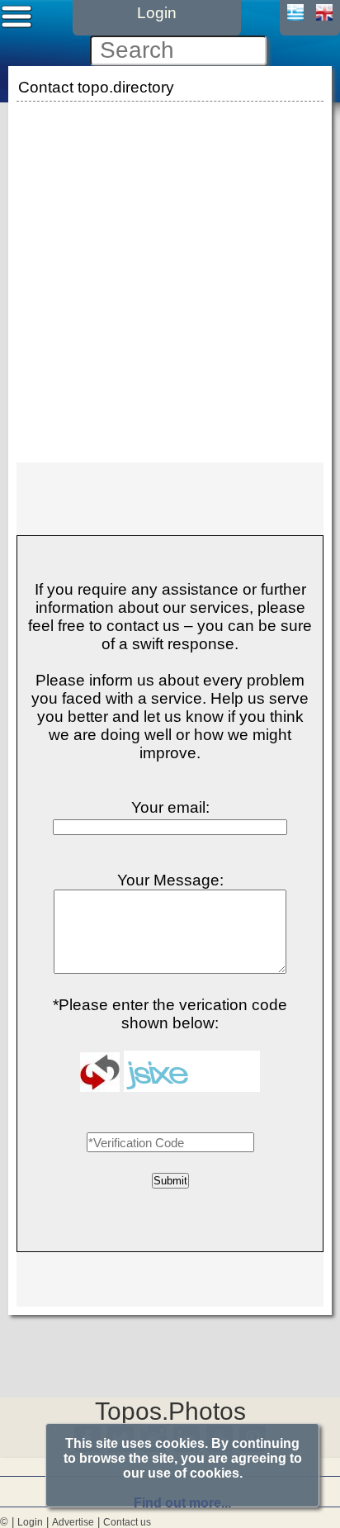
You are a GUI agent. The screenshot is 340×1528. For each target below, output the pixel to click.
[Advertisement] (170, 276)
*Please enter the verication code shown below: (170, 1014)
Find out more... (182, 1503)
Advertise (73, 1522)
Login (30, 1522)
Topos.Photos (170, 1411)
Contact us (127, 1522)
